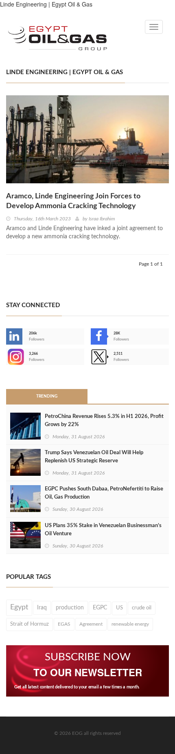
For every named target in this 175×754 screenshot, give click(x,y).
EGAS (64, 624)
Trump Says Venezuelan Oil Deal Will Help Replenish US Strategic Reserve (94, 457)
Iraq (42, 608)
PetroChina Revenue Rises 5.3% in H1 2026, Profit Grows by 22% (104, 420)
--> (7, 357)
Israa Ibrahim (102, 218)
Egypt (19, 607)
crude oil (141, 607)
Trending (46, 396)
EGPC (100, 608)
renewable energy (130, 624)
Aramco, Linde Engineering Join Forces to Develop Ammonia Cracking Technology (73, 201)
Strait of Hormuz (29, 624)
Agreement (91, 624)
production (70, 608)
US (119, 608)
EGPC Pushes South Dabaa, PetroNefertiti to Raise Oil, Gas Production (104, 493)
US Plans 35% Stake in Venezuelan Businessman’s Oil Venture (103, 529)
